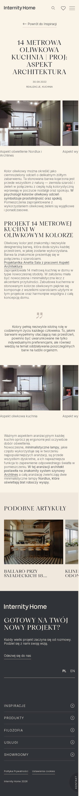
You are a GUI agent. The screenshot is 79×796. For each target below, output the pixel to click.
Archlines (11, 474)
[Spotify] (39, 688)
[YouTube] (57, 688)
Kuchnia (47, 86)
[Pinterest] (48, 688)
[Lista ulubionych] (63, 8)
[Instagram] (21, 688)
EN (72, 671)
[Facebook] (30, 688)
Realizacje (33, 86)
